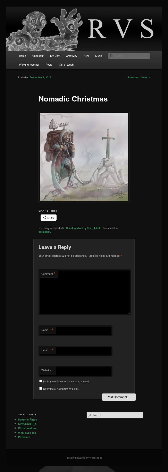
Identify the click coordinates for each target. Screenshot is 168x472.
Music (98, 56)
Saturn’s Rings (27, 419)
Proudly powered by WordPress (84, 457)
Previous (131, 77)
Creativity (71, 56)
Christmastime (27, 428)
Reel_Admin (94, 228)
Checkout (38, 56)
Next (145, 77)
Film (86, 56)
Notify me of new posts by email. (61, 388)
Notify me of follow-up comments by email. (66, 381)
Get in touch (66, 64)
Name (47, 330)
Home (22, 56)
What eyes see (27, 432)
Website (46, 370)
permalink (44, 232)
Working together (29, 64)
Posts (48, 64)
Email (47, 350)
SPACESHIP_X (27, 424)
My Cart (55, 56)
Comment (48, 273)
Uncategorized (74, 228)
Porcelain (24, 437)
